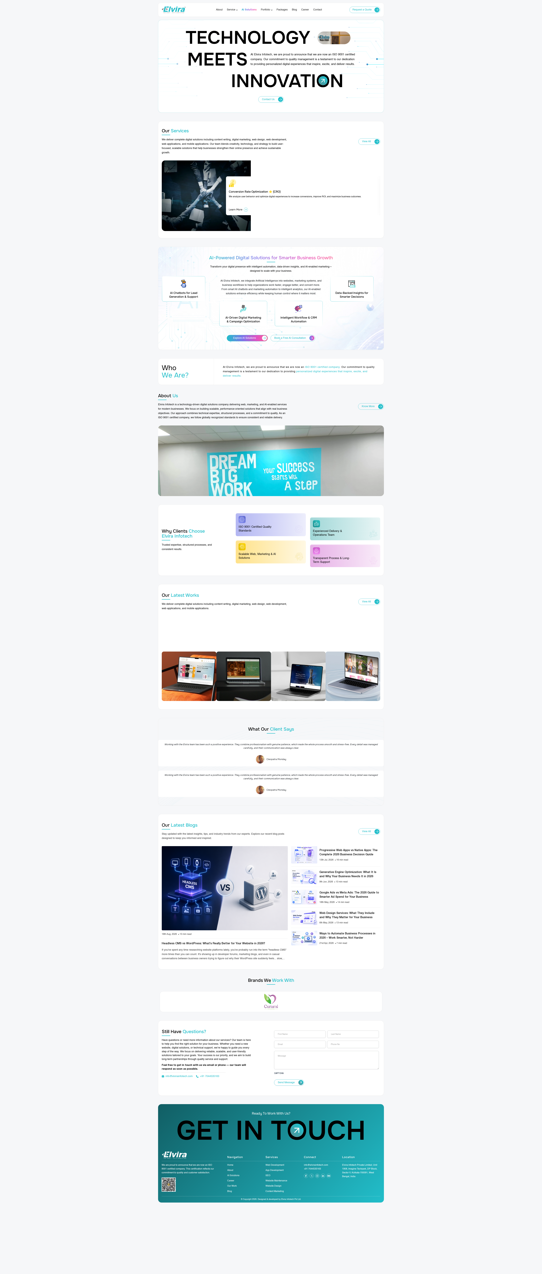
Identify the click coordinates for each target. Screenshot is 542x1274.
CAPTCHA (279, 1073)
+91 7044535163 (209, 1076)
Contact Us (268, 99)
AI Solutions (249, 10)
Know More (368, 406)
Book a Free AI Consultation (290, 338)
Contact (317, 9)
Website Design (273, 1186)
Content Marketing (274, 1191)
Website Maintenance (276, 1181)
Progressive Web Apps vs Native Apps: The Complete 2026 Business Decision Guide (348, 852)
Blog (294, 9)
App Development (274, 1170)
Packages (282, 9)
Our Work (232, 1186)
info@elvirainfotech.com (179, 1076)
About (219, 9)
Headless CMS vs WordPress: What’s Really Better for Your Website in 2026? (213, 943)
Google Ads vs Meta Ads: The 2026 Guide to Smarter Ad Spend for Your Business (349, 894)
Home (230, 1165)
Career (305, 9)
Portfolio (265, 9)
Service (231, 9)
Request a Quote (362, 9)
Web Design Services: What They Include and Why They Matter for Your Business (346, 915)
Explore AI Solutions (244, 338)
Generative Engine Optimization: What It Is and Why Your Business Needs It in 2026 (347, 874)
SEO (267, 1175)
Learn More (235, 209)
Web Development (274, 1165)
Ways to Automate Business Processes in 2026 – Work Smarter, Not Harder (347, 935)
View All (366, 141)
